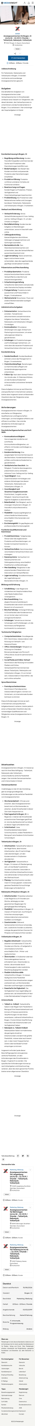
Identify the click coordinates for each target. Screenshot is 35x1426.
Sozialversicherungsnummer (10, 1411)
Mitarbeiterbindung (7, 1408)
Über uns (21, 1395)
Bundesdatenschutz (25, 1404)
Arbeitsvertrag (23, 1378)
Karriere (3, 1404)
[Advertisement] (17, 133)
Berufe (21, 1368)
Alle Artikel (4, 1414)
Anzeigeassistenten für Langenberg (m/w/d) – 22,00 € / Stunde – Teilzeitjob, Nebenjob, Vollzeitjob (19, 1177)
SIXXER (17, 34)
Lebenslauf (22, 1371)
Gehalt (21, 1381)
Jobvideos (4, 1378)
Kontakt (21, 1414)
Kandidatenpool (6, 1371)
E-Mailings (4, 1381)
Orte (20, 1398)
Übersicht (4, 1362)
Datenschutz (23, 1401)
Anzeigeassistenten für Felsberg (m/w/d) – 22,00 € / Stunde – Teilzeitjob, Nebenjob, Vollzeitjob (19, 1252)
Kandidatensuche (6, 1365)
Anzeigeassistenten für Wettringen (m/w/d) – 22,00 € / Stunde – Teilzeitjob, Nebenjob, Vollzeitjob (19, 1215)
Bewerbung (22, 1375)
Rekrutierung (5, 1398)
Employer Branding (7, 1375)
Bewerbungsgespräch (8, 1392)
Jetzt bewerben (19, 58)
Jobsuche (22, 1365)
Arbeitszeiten (23, 1384)
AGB (20, 1408)
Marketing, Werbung (16, 1169)
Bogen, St (28, 1293)
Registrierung (23, 1392)
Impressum (22, 1411)
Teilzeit (17, 49)
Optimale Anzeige (6, 1395)
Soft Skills (4, 1401)
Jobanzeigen (5, 1368)
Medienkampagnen (7, 1384)
